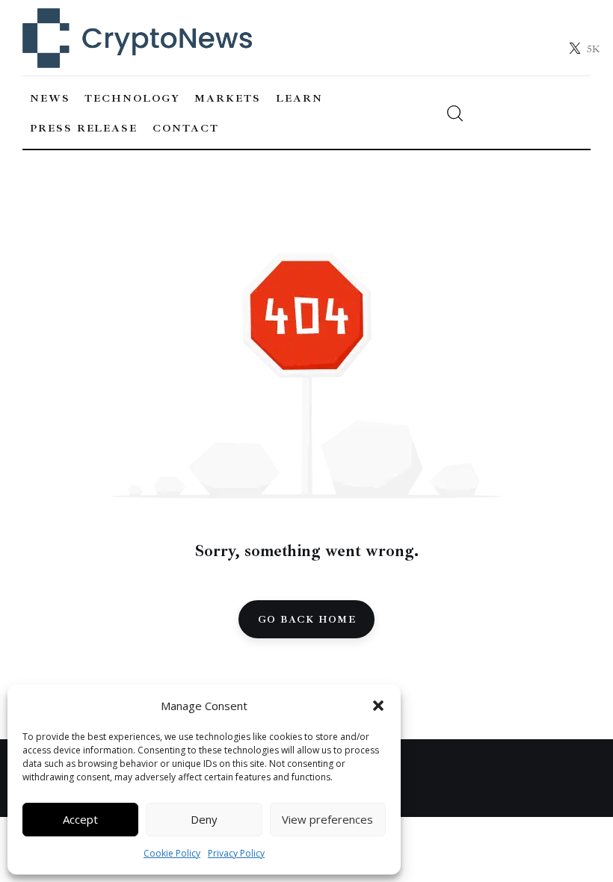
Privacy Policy (236, 853)
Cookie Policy (172, 853)
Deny (204, 819)
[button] (378, 705)
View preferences (327, 819)
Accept (80, 819)
